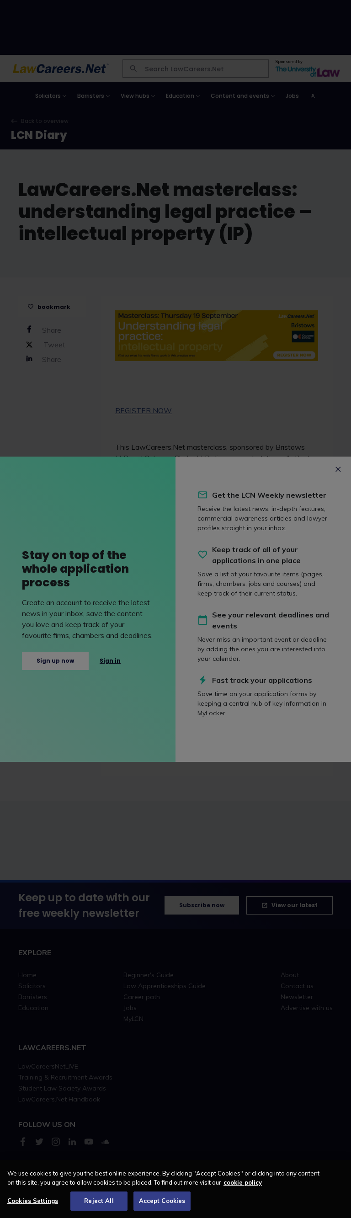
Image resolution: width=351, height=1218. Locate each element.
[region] (175, 1189)
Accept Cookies (162, 1200)
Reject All (98, 1200)
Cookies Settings (32, 1200)
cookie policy (242, 1182)
